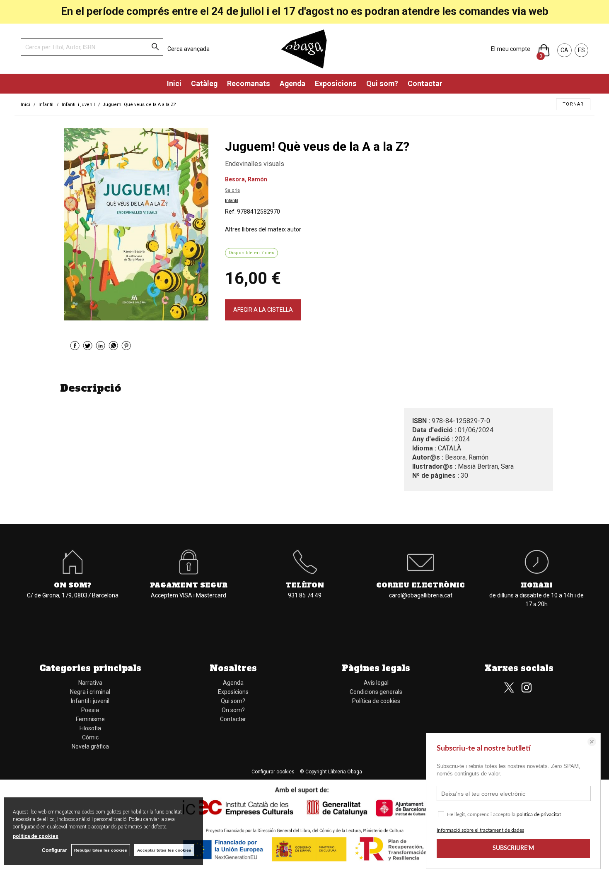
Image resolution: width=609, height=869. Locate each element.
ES (581, 50)
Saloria (232, 190)
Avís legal (376, 682)
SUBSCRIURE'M (513, 848)
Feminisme (90, 719)
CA (564, 50)
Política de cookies (376, 701)
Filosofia (90, 728)
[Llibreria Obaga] (304, 49)
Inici (174, 83)
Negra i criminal (90, 691)
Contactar (425, 83)
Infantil (231, 200)
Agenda (292, 83)
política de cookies (35, 836)
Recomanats (248, 83)
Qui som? (382, 83)
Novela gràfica (90, 746)
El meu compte (510, 49)
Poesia (90, 710)
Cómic (90, 737)
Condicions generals (376, 691)
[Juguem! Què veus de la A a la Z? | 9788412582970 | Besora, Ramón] (136, 224)
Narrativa (90, 682)
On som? (233, 710)
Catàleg (204, 83)
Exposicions (336, 83)
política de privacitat (539, 814)
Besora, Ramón (246, 179)
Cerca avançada (188, 49)
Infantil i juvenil (90, 701)
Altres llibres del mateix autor (263, 229)
